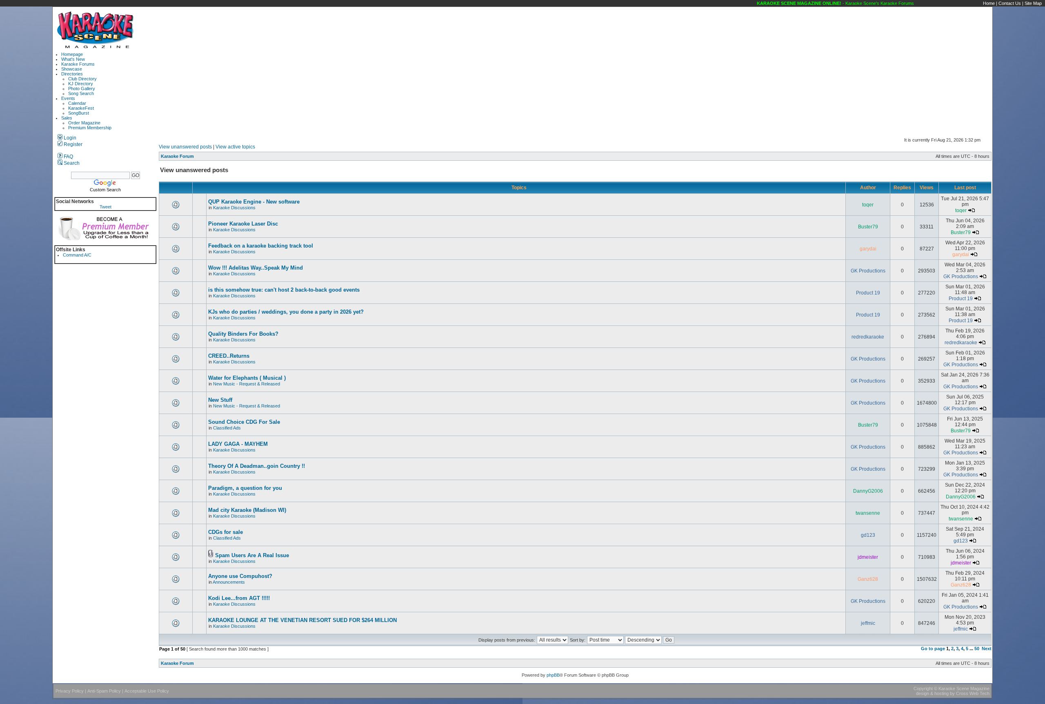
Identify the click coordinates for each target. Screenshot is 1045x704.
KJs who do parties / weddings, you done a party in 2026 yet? (286, 312)
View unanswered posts (185, 147)
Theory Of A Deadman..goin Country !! (256, 466)
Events (68, 98)
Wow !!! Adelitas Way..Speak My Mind (255, 268)
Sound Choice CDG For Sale (244, 422)
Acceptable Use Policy (147, 691)
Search (71, 163)
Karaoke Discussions (234, 207)
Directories (72, 73)
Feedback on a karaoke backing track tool (260, 246)
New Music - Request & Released (246, 383)
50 (976, 648)
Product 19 (868, 293)
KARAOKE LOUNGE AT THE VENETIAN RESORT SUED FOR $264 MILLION (302, 620)
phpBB (553, 675)
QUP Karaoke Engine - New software (254, 202)
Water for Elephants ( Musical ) (247, 378)
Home (989, 3)
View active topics (235, 147)
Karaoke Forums (78, 64)
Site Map (1033, 3)
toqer (868, 205)
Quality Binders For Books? (243, 334)
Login (69, 138)
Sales (66, 117)
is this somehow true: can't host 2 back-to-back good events (284, 290)
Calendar (77, 103)
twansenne (868, 513)
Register (72, 144)
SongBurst (78, 113)
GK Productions (868, 271)
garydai (868, 249)
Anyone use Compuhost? (240, 576)
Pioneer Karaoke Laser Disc (243, 224)
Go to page (933, 648)
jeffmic (868, 623)
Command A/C (77, 254)
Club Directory (82, 78)
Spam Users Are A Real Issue (252, 555)
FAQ (67, 156)
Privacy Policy (70, 691)
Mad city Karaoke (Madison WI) (247, 510)
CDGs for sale (225, 532)
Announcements (229, 582)
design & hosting (932, 693)
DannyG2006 (868, 491)
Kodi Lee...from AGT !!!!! (239, 598)
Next (987, 648)
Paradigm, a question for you (245, 488)
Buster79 (868, 227)
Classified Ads (227, 427)
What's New (73, 59)
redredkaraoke (868, 337)
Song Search (81, 93)
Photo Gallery (81, 88)
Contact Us (1009, 3)
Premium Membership (89, 127)
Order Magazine (84, 122)
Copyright (923, 688)
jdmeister (868, 557)
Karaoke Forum (177, 156)
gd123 (868, 535)
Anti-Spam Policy (104, 691)
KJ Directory (80, 83)
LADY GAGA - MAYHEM (238, 444)
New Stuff (220, 400)
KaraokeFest (81, 108)
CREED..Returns (228, 356)
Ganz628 (868, 579)
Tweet (105, 206)
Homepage (72, 54)
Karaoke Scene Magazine (963, 688)
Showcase (71, 68)
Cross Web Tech (972, 693)
